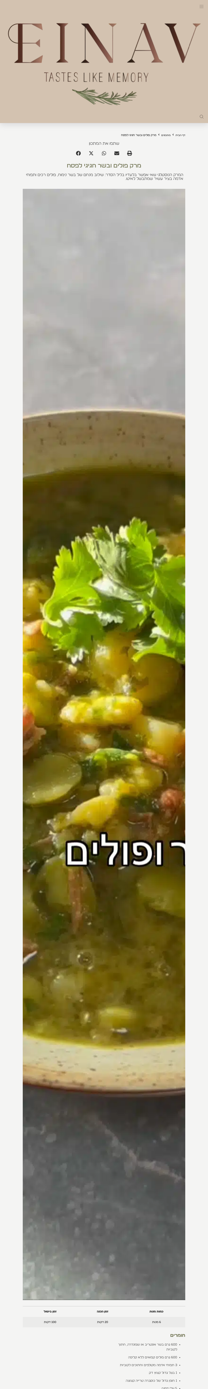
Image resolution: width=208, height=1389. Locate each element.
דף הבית (180, 135)
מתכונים (166, 135)
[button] (201, 6)
